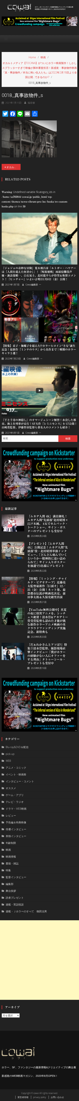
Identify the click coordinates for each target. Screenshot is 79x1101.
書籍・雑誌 (12, 863)
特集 (8, 870)
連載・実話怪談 (15, 904)
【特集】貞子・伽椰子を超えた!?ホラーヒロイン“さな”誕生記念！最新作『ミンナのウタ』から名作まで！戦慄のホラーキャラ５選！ (39, 349)
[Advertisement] (39, 960)
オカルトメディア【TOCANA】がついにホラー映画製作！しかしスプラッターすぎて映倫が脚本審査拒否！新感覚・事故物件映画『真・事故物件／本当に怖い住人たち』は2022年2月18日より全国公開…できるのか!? (13, 167)
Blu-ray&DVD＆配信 (17, 747)
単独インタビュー (16, 836)
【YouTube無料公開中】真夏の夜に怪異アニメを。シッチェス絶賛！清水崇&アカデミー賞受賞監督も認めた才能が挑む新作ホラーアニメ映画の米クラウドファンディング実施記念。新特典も (47, 620)
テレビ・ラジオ (15, 802)
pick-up (10, 754)
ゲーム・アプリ (15, 795)
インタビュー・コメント (20, 781)
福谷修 (31, 102)
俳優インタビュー (16, 829)
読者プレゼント (15, 897)
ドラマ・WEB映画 (16, 808)
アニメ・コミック (16, 767)
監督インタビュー (16, 877)
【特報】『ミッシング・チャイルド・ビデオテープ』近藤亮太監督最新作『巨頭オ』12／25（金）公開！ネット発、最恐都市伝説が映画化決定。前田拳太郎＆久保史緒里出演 (47, 588)
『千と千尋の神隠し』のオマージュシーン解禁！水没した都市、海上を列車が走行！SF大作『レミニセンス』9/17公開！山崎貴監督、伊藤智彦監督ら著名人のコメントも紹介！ (39, 424)
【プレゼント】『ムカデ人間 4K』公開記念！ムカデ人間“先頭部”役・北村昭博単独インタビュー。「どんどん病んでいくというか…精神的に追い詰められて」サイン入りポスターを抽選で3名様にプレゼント (47, 554)
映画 (8, 849)
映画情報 (11, 856)
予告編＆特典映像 (16, 822)
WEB (8, 760)
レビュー (11, 815)
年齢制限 (11, 843)
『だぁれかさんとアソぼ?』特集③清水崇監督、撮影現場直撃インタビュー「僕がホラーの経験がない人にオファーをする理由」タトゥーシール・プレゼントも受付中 (47, 654)
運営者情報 (22, 1097)
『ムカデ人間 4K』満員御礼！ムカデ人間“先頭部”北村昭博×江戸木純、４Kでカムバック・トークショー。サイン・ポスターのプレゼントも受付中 (47, 524)
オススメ (11, 788)
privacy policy (39, 1097)
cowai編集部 (31, 284)
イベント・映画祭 (16, 774)
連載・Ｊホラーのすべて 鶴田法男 (26, 911)
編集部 (9, 884)
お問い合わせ (57, 1097)
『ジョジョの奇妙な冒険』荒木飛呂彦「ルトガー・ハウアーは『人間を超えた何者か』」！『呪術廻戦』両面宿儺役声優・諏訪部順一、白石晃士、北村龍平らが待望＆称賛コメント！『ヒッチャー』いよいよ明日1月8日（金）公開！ (39, 274)
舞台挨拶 (11, 891)
